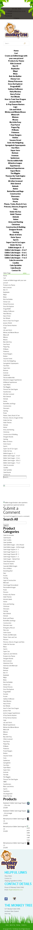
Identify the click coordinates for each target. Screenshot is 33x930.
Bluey (15, 73)
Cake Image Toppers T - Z (11, 557)
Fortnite (5, 694)
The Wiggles (15, 173)
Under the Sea (15, 211)
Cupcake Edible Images (10, 566)
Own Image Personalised (10, 585)
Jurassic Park (7, 711)
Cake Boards (16, 268)
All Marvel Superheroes (15, 168)
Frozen (5, 575)
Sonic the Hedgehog (15, 142)
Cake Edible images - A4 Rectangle (13, 547)
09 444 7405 (16, 8)
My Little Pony (15, 122)
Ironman (15, 155)
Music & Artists (16, 234)
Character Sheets (8, 564)
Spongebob (6, 763)
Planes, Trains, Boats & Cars (15, 204)
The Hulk (5, 775)
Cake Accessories (8, 465)
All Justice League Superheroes (15, 164)
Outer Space (16, 237)
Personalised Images (9, 587)
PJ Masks (15, 130)
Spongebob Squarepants (15, 145)
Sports (16, 239)
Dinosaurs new (7, 625)
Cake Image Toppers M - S (11, 554)
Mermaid (6, 583)
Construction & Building (15, 227)
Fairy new (6, 630)
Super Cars (6, 651)
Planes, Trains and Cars (10, 637)
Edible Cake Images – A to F (16, 250)
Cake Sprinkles (16, 265)
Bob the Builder (15, 76)
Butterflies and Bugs (15, 191)
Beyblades (15, 68)
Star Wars (15, 147)
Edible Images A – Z (9, 453)
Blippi (15, 71)
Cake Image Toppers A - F (11, 549)
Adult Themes (15, 214)
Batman (15, 152)
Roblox (15, 137)
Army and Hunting (15, 222)
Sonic (5, 758)
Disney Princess (8, 687)
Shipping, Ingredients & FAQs (13, 881)
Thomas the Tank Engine (15, 176)
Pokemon (15, 132)
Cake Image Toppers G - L (11, 552)
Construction (15, 193)
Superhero (6, 791)
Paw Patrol (15, 124)
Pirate (15, 201)
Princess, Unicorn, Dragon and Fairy (13, 642)
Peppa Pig (15, 127)
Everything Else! (7, 571)
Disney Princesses (15, 81)
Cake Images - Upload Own (11, 559)
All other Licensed (15, 181)
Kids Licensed (15, 63)
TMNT (5, 782)
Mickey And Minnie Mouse (11, 727)
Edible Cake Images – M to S (16, 255)
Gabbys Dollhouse (15, 89)
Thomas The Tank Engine (10, 779)
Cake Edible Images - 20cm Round (13, 545)
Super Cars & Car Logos (15, 242)
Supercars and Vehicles (10, 654)
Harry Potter (15, 94)
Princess (5, 592)
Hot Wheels (15, 96)
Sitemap (18, 925)
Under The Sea (7, 796)
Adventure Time (8, 663)
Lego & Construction (9, 580)
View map (8, 913)
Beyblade (6, 675)
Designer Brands (15, 229)
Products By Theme (9, 594)
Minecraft (15, 114)
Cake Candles (7, 540)
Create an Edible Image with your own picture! (16, 56)
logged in (14, 516)
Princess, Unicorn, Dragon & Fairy (15, 207)
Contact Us (6, 475)
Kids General (16, 183)
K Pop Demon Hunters (10, 715)
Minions (15, 117)
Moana (15, 119)
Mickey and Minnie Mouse (15, 112)
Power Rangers (15, 135)
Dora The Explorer (8, 689)
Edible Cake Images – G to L (16, 252)
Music (5, 647)
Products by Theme (9, 285)
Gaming (15, 198)
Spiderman (15, 158)
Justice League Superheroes (11, 713)
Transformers (15, 178)
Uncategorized (7, 794)
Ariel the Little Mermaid (10, 666)
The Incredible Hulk (15, 160)
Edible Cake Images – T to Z (16, 257)
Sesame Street (15, 140)
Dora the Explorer (15, 84)
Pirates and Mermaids (9, 635)
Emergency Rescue (9, 628)
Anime (15, 188)
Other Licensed (7, 739)
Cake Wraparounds (9, 561)
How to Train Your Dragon (15, 99)
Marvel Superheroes (9, 725)
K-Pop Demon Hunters (15, 104)
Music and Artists (8, 786)
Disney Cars (15, 78)
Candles (16, 262)
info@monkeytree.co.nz (15, 890)
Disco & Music (7, 568)
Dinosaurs (15, 196)
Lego (15, 106)
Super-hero (15, 150)
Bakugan (6, 668)
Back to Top (12, 925)
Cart (4, 278)
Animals (15, 186)
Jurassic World (15, 101)
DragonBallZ (15, 86)
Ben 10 (15, 66)
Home (5, 275)
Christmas (16, 224)
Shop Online (8, 876)
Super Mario (15, 170)
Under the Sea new (9, 644)
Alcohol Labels (7, 599)
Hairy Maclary (15, 91)
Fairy (4, 573)
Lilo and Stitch (15, 109)
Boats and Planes (8, 618)
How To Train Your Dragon (11, 708)
